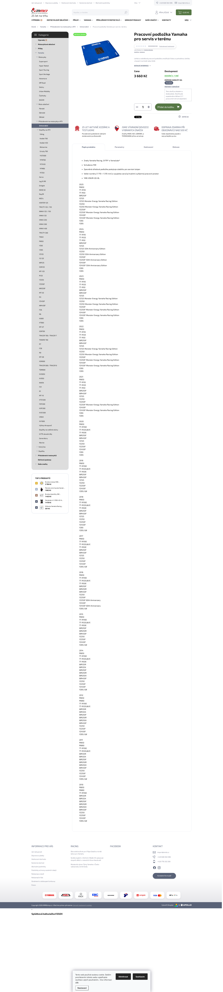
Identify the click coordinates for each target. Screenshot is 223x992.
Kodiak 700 (44, 138)
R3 (40, 297)
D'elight (42, 186)
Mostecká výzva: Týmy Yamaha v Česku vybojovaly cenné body (85, 865)
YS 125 (41, 258)
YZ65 (41, 246)
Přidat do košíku (165, 107)
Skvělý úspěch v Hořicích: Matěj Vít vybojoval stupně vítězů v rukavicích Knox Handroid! (87, 859)
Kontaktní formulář (164, 876)
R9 (40, 353)
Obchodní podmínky (103, 3)
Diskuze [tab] (176, 147)
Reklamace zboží (37, 874)
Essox (33, 885)
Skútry (41, 87)
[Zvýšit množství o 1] (148, 107)
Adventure (43, 79)
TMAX (41, 237)
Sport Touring (44, 70)
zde (76, 982)
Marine (41, 443)
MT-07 (41, 327)
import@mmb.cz (163, 852)
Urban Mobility (44, 91)
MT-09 (41, 357)
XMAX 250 (43, 220)
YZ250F (42, 284)
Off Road (42, 83)
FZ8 (40, 348)
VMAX (41, 417)
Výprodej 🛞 (42, 40)
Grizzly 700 (44, 151)
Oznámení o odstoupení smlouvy (43, 881)
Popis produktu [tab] (88, 147)
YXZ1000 (43, 156)
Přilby (40, 48)
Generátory (43, 438)
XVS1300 (42, 413)
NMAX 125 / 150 (45, 211)
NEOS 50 (42, 190)
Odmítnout (123, 976)
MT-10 (41, 395)
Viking (42, 134)
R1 (40, 391)
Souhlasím (140, 976)
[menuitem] (37, 20)
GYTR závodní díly (45, 434)
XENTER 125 (43, 203)
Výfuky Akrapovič (45, 425)
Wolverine (43, 147)
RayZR (41, 194)
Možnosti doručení (172, 86)
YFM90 (42, 168)
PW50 (41, 241)
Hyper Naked (44, 66)
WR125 (41, 263)
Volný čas (42, 447)
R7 (40, 344)
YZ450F (42, 301)
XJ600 (41, 318)
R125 (41, 276)
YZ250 (41, 280)
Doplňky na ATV (45, 130)
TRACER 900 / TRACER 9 (48, 365)
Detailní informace (141, 65)
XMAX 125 (43, 216)
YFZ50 (42, 173)
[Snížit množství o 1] (137, 107)
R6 (40, 314)
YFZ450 (42, 164)
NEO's (41, 198)
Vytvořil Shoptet (167, 905)
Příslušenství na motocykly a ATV (51, 121)
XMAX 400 (43, 228)
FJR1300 (42, 404)
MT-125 (42, 271)
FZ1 (40, 387)
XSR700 (42, 331)
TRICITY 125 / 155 (45, 207)
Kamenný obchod (85, 3)
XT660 (41, 323)
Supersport (43, 61)
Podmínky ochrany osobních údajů (43, 870)
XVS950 (42, 374)
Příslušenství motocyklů (47, 455)
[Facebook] (154, 867)
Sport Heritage (44, 74)
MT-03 (41, 293)
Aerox (41, 177)
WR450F (42, 305)
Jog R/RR (42, 181)
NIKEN (41, 383)
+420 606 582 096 (164, 857)
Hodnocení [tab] (148, 147)
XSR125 (42, 267)
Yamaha (41, 53)
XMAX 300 (43, 224)
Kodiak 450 (44, 143)
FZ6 (40, 310)
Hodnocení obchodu (68, 3)
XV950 (41, 378)
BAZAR (41, 100)
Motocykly (42, 57)
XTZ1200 (42, 400)
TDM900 (42, 370)
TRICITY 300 (43, 233)
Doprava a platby (51, 3)
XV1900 (42, 421)
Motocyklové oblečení (46, 44)
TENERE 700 (43, 340)
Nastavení (82, 988)
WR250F (42, 288)
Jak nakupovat (36, 3)
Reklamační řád (37, 878)
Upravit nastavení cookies (82, 905)
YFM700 (43, 160)
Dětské (41, 117)
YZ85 (41, 250)
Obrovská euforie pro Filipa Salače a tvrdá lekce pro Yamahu (86, 852)
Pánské (41, 109)
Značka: (139, 52)
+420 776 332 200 (163, 861)
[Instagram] (159, 867)
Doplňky (41, 451)
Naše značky (43, 464)
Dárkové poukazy (44, 460)
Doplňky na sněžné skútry (48, 430)
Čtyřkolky (42, 96)
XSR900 (42, 361)
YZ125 (41, 254)
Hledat (125, 12)
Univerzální (43, 126)
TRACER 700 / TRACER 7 (48, 336)
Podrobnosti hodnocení (166, 46)
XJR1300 (42, 408)
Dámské (42, 113)
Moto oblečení (44, 104)
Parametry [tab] (119, 147)
